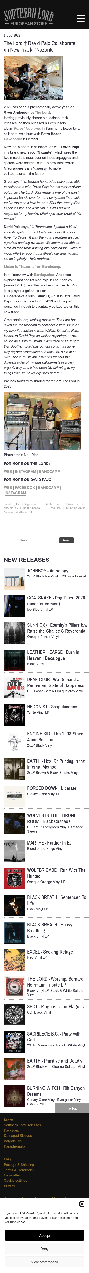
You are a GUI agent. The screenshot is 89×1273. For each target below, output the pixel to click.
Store (8, 1119)
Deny (44, 1248)
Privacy (9, 1185)
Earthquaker (44, 274)
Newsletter (12, 1174)
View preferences (44, 1261)
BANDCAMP (49, 471)
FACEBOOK (25, 487)
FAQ (7, 1158)
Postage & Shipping (19, 1164)
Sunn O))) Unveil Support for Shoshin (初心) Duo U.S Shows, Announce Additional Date (22, 508)
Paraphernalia (14, 1146)
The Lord (42, 112)
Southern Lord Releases (22, 1124)
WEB (8, 471)
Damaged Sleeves (18, 1135)
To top (72, 1108)
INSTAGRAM (25, 471)
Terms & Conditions (19, 1169)
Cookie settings (15, 1180)
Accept (44, 1235)
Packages (11, 1130)
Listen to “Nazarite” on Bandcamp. (32, 266)
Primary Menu (81, 18)
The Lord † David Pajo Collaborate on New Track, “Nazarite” (39, 46)
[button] (82, 1204)
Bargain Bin (13, 1140)
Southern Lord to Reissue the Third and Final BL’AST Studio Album (65, 506)
